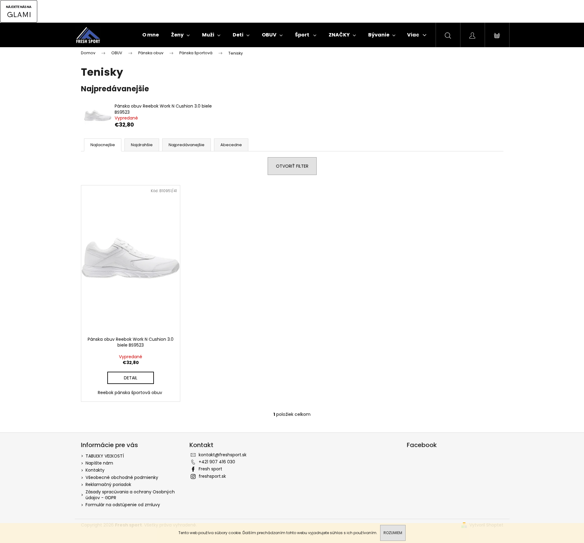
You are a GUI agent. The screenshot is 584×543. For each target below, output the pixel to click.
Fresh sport (210, 469)
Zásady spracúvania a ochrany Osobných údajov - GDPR (130, 495)
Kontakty (95, 470)
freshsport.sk (212, 476)
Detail (130, 378)
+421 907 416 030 (217, 462)
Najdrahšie (142, 145)
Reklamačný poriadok (108, 484)
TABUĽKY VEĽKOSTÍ (105, 456)
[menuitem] (150, 35)
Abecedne (231, 145)
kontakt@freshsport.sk (222, 455)
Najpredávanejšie (186, 145)
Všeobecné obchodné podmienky (122, 477)
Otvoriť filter (292, 166)
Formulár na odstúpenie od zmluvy (123, 505)
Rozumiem (393, 532)
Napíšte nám (99, 463)
